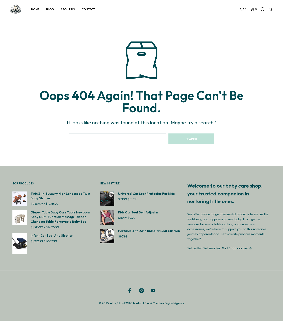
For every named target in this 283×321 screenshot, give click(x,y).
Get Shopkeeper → (237, 248)
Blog (50, 9)
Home (35, 9)
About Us (68, 9)
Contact (88, 9)
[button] (243, 9)
